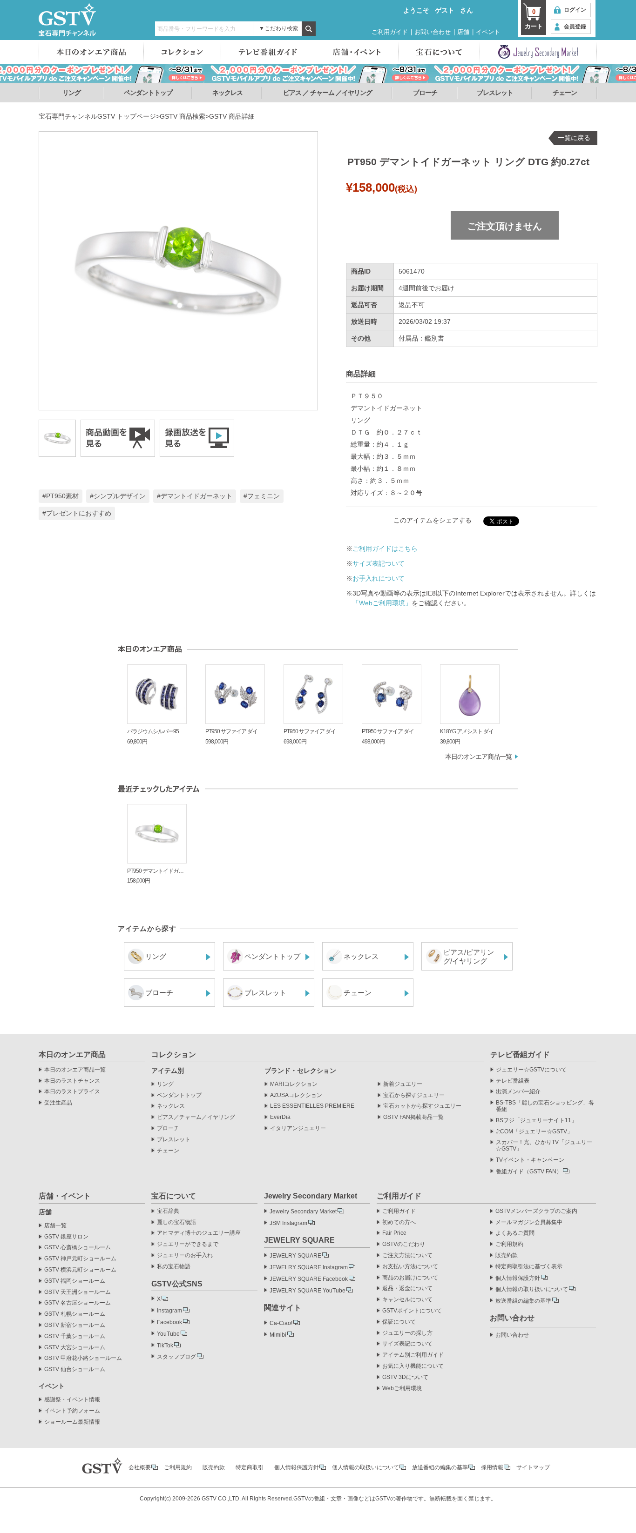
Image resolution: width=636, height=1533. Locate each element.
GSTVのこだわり (403, 1244)
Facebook (169, 1322)
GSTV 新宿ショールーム (74, 1325)
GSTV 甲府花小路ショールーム (83, 1358)
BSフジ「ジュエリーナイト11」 (536, 1121)
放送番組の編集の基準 (523, 1301)
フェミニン (263, 496)
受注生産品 (58, 1103)
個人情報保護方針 (517, 1278)
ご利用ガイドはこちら (385, 548)
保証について (399, 1322)
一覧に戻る (574, 137)
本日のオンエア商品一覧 (478, 756)
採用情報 (492, 1467)
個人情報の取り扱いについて (531, 1289)
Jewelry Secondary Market (303, 1211)
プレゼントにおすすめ (78, 513)
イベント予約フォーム (72, 1411)
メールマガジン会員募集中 (528, 1222)
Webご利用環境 (402, 1389)
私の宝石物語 (173, 1267)
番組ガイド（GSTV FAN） (529, 1171)
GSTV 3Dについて (405, 1377)
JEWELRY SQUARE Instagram (309, 1267)
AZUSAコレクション (296, 1095)
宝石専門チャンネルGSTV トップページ (97, 116)
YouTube (168, 1334)
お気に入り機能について (413, 1366)
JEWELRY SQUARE (295, 1255)
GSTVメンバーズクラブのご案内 (536, 1211)
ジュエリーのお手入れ (185, 1255)
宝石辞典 (168, 1211)
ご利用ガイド (390, 31)
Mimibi (278, 1335)
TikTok (165, 1345)
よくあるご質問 (515, 1233)
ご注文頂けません (504, 226)
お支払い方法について (410, 1267)
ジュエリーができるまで (187, 1244)
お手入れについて (378, 578)
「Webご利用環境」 (382, 603)
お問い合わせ (432, 31)
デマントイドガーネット (196, 496)
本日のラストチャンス (72, 1081)
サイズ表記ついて (378, 563)
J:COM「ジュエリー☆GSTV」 (534, 1132)
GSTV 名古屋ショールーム (77, 1303)
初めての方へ (399, 1222)
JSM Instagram (288, 1223)
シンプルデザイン (120, 496)
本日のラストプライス (72, 1092)
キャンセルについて (407, 1300)
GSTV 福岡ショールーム (74, 1281)
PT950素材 (62, 496)
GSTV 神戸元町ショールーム (80, 1259)
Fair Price (394, 1233)
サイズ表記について (407, 1344)
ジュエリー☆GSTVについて (531, 1070)
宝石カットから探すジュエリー (422, 1106)
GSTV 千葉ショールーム (74, 1336)
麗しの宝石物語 (176, 1222)
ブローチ (425, 92)
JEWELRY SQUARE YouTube (307, 1290)
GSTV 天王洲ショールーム (77, 1292)
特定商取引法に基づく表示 (528, 1267)
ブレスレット (495, 92)
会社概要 (140, 1467)
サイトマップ (533, 1467)
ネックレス (227, 92)
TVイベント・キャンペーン (530, 1160)
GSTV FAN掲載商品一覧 (413, 1117)
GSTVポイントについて (412, 1311)
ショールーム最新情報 (72, 1422)
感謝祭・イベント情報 (72, 1400)
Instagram (169, 1310)
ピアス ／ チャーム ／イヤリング (327, 92)
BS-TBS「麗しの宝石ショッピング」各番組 (545, 1106)
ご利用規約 (509, 1244)
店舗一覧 (55, 1226)
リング (71, 92)
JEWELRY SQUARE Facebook (309, 1279)
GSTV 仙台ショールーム (74, 1369)
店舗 (463, 31)
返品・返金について (407, 1288)
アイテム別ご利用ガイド (413, 1355)
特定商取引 (250, 1467)
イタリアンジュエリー (298, 1128)
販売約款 (506, 1255)
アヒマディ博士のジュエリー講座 (199, 1233)
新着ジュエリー (402, 1084)
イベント (488, 31)
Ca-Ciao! (281, 1323)
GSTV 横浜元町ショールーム (80, 1270)
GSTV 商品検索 (182, 116)
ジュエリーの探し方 (407, 1333)
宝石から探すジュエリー (414, 1095)
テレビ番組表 (512, 1081)
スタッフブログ (176, 1356)
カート (534, 19)
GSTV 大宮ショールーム (74, 1348)
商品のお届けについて (410, 1278)
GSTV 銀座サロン (66, 1237)
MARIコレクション (294, 1084)
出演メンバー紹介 (518, 1092)
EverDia (280, 1117)
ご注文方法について (407, 1255)
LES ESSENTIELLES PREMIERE (312, 1106)
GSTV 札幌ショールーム (74, 1314)
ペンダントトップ (148, 92)
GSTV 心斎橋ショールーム (77, 1248)
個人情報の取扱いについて (365, 1467)
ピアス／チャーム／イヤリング (196, 1117)
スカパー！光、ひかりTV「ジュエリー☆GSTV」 (544, 1145)
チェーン (565, 92)
